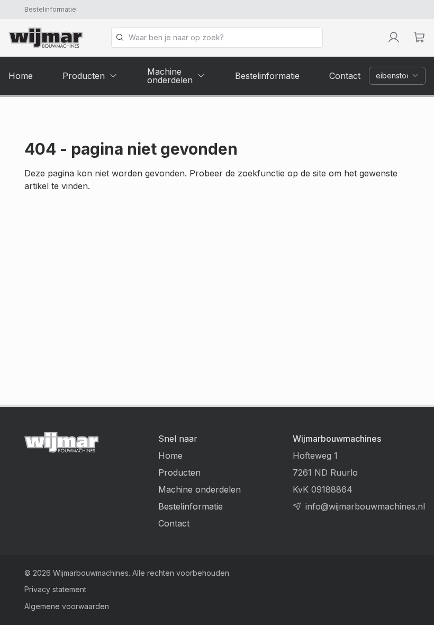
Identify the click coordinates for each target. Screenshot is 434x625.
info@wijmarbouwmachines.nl (365, 506)
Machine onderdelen (199, 489)
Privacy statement (55, 589)
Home (170, 455)
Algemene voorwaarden (66, 606)
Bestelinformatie (50, 9)
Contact (173, 523)
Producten (179, 472)
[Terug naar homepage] (45, 38)
